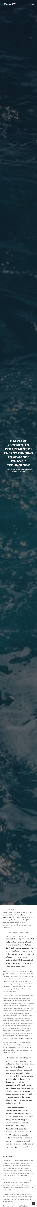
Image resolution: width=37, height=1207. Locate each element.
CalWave (22, 471)
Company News (23, 469)
